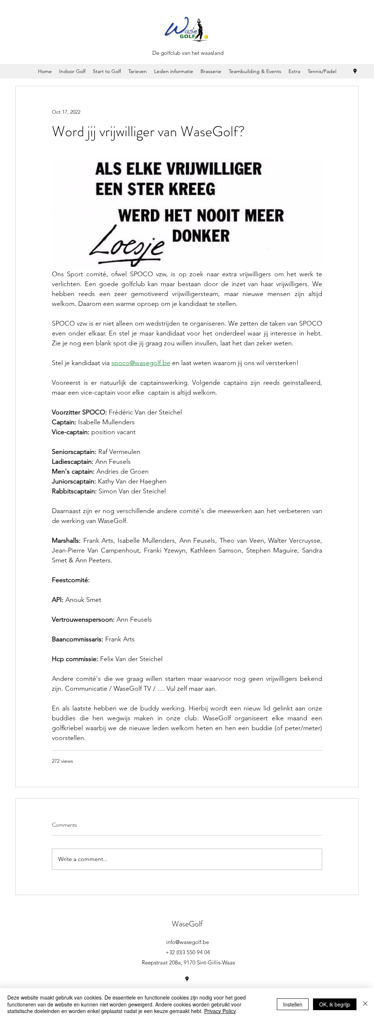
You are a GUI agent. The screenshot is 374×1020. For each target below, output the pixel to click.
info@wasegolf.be (187, 942)
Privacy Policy (220, 1011)
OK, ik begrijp (334, 1004)
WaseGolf (187, 923)
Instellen (292, 1004)
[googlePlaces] (355, 71)
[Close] (365, 1004)
